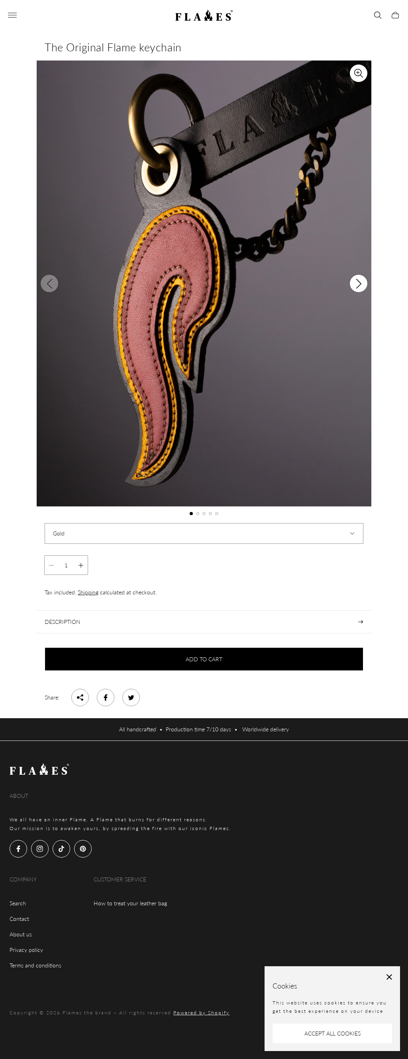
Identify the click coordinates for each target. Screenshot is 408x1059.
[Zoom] (358, 73)
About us (21, 934)
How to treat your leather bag (130, 903)
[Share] (80, 697)
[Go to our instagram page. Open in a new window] (40, 849)
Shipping (88, 592)
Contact (19, 918)
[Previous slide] (49, 283)
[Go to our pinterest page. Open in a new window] (83, 849)
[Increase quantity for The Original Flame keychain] (81, 565)
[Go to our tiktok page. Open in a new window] (61, 849)
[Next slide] (358, 283)
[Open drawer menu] (12, 15)
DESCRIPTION (62, 621)
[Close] (389, 977)
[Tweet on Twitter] (131, 697)
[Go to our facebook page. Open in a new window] (18, 849)
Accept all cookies (332, 1033)
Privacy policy (26, 949)
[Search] (377, 15)
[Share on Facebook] (105, 697)
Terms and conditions (35, 965)
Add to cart (204, 659)
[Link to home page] (39, 769)
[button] (191, 513)
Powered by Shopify (201, 1013)
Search (18, 903)
